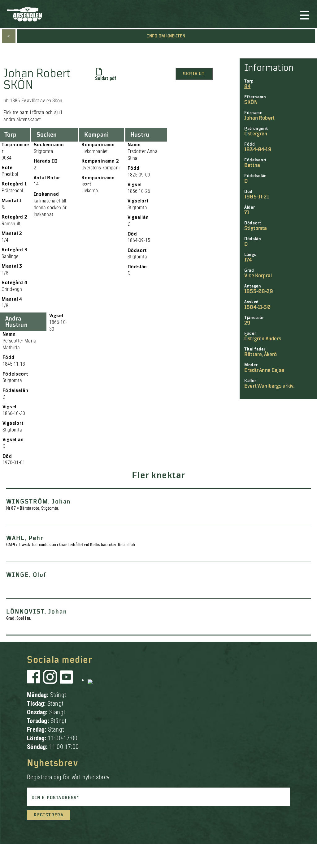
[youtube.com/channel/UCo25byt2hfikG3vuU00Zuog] (66, 680)
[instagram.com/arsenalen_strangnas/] (50, 680)
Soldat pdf (105, 78)
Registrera (48, 815)
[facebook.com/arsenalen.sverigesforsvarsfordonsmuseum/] (34, 680)
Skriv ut (194, 73)
